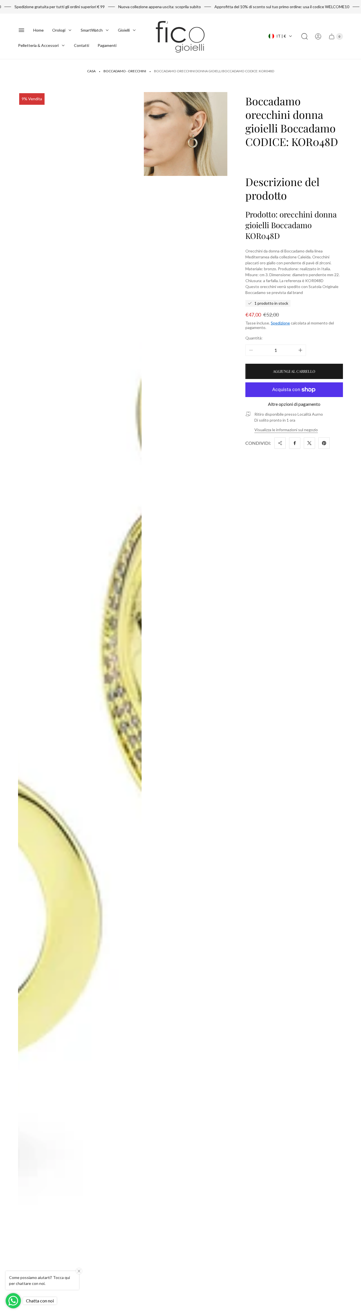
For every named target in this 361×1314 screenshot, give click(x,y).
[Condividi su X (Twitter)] (309, 443)
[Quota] (280, 443)
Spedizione (280, 323)
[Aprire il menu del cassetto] (21, 30)
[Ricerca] (304, 36)
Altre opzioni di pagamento (294, 404)
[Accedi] (318, 36)
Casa (91, 71)
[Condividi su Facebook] (294, 443)
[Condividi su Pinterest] (324, 443)
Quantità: (254, 337)
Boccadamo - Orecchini (125, 71)
